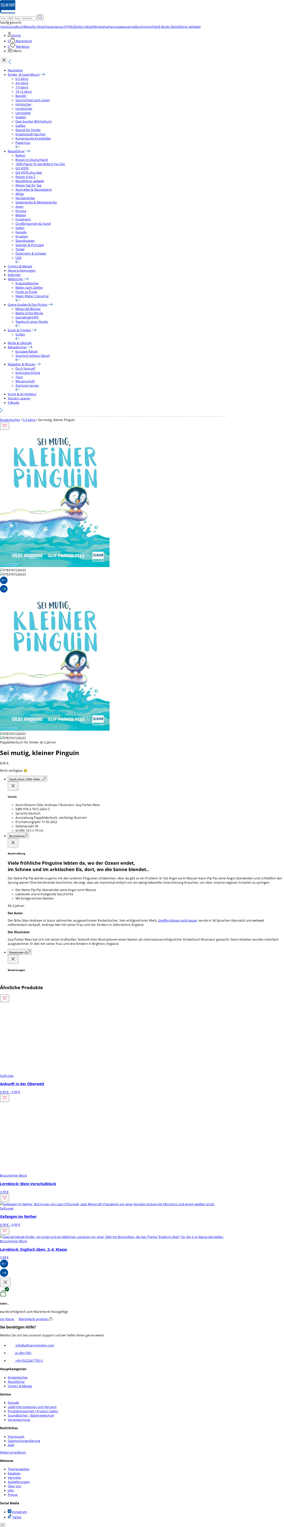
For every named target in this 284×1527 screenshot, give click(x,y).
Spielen (20, 117)
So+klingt (86, 27)
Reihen (20, 155)
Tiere (19, 377)
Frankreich (23, 219)
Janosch (60, 27)
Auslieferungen (19, 1482)
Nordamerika (25, 198)
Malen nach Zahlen (29, 287)
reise (3, 27)
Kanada (20, 232)
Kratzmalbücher (27, 283)
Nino (96, 27)
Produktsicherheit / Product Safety (33, 1411)
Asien (19, 207)
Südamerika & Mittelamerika (36, 202)
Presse (13, 1495)
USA (18, 258)
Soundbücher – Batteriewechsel (31, 1415)
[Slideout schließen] (13, 786)
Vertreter (14, 1477)
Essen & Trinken (19, 330)
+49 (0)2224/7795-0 (28, 1361)
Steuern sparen (19, 398)
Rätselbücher (17, 347)
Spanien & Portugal (29, 245)
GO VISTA (22, 168)
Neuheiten (15, 70)
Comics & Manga (20, 266)
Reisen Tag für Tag (28, 185)
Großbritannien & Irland (33, 224)
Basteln (20, 96)
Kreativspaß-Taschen (30, 134)
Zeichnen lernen (27, 385)
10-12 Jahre (23, 91)
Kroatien (21, 236)
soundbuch (15, 27)
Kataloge (14, 1473)
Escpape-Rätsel (26, 351)
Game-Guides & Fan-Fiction (27, 304)
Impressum (16, 1436)
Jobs (11, 1490)
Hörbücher (23, 104)
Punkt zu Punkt (26, 292)
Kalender (14, 275)
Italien (19, 228)
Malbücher (15, 279)
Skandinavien (25, 241)
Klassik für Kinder (28, 130)
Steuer (50, 27)
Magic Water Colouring (32, 296)
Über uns (14, 1486)
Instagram (19, 1512)
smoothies (151, 27)
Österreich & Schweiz (30, 253)
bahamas (107, 27)
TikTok (16, 1517)
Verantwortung (19, 1420)
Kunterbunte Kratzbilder (33, 138)
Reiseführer (16, 151)
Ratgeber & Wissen (21, 364)
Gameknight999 (26, 317)
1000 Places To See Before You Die (40, 164)
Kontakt (13, 1403)
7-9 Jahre (21, 87)
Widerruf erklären (13, 1452)
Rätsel (28, 27)
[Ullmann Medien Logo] (7, 12)
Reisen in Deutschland (31, 160)
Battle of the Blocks (29, 313)
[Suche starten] (40, 17)
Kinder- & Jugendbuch (24, 74)
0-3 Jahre (21, 79)
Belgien (20, 215)
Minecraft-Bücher (28, 309)
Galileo (20, 126)
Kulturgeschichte (27, 373)
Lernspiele (23, 113)
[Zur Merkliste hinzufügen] (4, 426)
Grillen (20, 334)
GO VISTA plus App (28, 172)
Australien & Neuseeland (33, 189)
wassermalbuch (131, 27)
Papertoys (22, 143)
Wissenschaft (25, 381)
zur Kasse (7, 1319)
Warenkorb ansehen (34, 1319)
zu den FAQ (22, 1353)
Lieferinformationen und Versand (32, 1407)
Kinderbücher (10, 420)
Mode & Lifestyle (20, 343)
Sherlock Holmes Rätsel (32, 356)
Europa (20, 211)
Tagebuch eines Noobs (31, 322)
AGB (11, 1445)
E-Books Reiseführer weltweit (180, 27)
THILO (70, 27)
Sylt (77, 27)
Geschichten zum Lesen (32, 100)
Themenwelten (18, 1469)
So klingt (39, 27)
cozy (117, 27)
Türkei (20, 249)
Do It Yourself (25, 368)
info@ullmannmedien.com (34, 1345)
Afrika (19, 194)
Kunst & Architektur (22, 394)
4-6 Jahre (21, 83)
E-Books (13, 402)
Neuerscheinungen (22, 270)
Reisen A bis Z (25, 177)
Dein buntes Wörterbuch (33, 121)
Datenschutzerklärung (24, 1441)
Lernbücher (23, 109)
